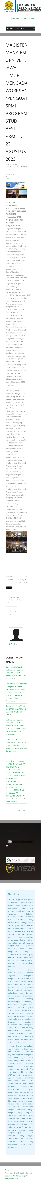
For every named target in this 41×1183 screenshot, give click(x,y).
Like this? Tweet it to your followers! (10, 614)
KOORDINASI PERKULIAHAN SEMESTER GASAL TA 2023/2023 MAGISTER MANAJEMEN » (15, 796)
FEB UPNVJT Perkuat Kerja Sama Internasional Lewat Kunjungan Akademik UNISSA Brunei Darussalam (16, 745)
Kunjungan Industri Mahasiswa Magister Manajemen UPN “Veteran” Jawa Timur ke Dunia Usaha (16, 673)
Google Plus (15, 611)
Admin (17, 164)
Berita (10, 169)
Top (7, 1170)
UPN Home (14, 18)
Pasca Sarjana (28, 18)
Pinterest (15, 614)
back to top (22, 810)
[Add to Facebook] (10, 611)
